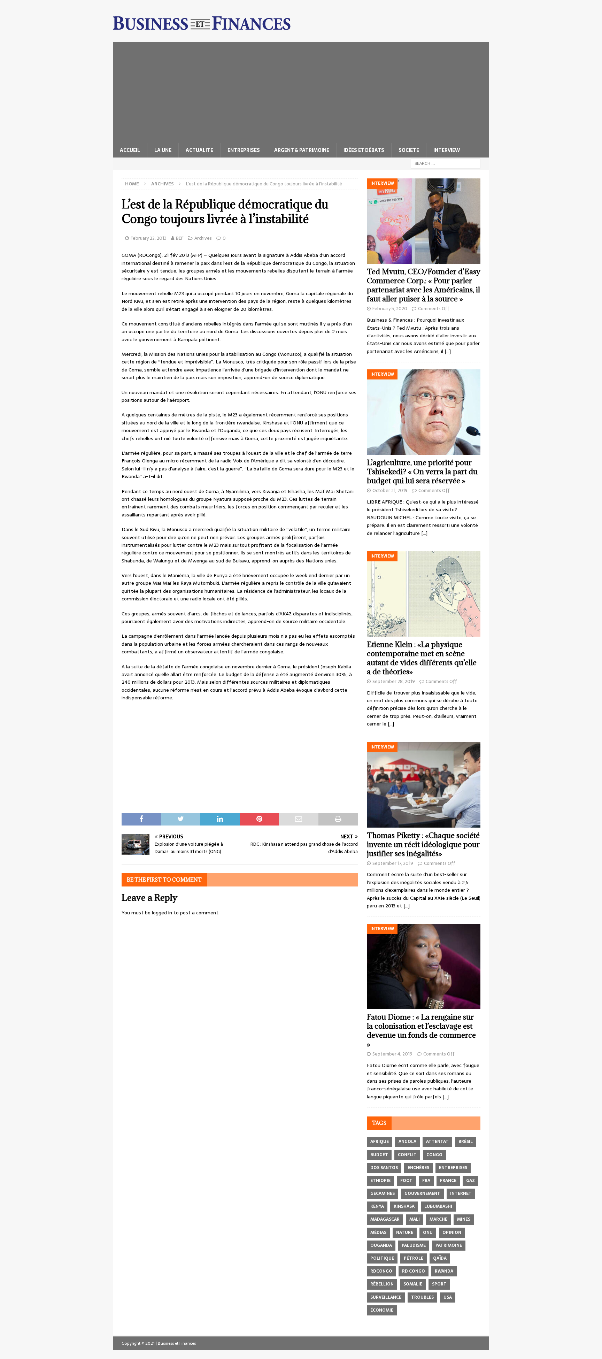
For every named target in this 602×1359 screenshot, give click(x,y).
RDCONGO (381, 1271)
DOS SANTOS (384, 1167)
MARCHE (438, 1219)
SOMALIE (412, 1284)
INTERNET (461, 1193)
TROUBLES (422, 1297)
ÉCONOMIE (381, 1310)
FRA (426, 1180)
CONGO (434, 1154)
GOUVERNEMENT (422, 1193)
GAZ (470, 1180)
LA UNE (162, 150)
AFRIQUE (379, 1141)
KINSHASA (404, 1206)
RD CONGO (413, 1271)
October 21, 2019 (390, 490)
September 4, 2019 (392, 1054)
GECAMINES (382, 1193)
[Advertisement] (301, 90)
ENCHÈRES (418, 1167)
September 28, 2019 (393, 681)
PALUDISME (414, 1245)
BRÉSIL (465, 1141)
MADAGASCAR (385, 1219)
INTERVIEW (446, 150)
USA (447, 1297)
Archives (203, 238)
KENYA (377, 1206)
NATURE (404, 1232)
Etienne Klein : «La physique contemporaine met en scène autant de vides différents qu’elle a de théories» (422, 658)
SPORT (439, 1284)
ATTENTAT (437, 1141)
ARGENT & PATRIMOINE (301, 150)
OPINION (451, 1232)
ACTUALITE (199, 150)
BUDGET (379, 1154)
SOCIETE (409, 150)
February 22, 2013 (149, 238)
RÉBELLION (382, 1284)
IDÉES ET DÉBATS (364, 150)
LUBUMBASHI (438, 1206)
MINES (463, 1219)
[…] (448, 351)
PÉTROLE (413, 1258)
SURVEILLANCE (385, 1297)
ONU (428, 1232)
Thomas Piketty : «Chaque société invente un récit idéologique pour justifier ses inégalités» (423, 844)
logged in (162, 912)
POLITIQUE (382, 1258)
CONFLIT (407, 1154)
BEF (179, 238)
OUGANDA (381, 1245)
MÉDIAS (378, 1232)
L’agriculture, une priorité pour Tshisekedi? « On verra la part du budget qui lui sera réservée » (422, 471)
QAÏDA (440, 1258)
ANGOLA (407, 1141)
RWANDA (444, 1271)
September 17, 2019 (392, 863)
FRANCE (448, 1180)
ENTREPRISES (243, 150)
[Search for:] (445, 163)
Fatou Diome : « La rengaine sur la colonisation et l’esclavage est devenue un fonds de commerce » (421, 1030)
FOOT (406, 1180)
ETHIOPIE (380, 1180)
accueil (130, 150)
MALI (414, 1219)
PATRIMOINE (448, 1245)
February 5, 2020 (389, 308)
